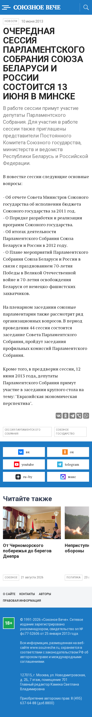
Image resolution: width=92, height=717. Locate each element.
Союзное (11, 577)
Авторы (45, 594)
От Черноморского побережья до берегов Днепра (27, 551)
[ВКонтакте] (59, 416)
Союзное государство (65, 431)
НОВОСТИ (11, 21)
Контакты (27, 594)
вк (28, 452)
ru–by (27, 476)
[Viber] (79, 416)
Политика (73, 577)
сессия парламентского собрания (22, 431)
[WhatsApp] (86, 416)
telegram (72, 464)
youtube (28, 464)
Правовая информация (22, 600)
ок (72, 452)
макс (72, 476)
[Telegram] (72, 416)
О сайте (9, 594)
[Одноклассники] (65, 416)
